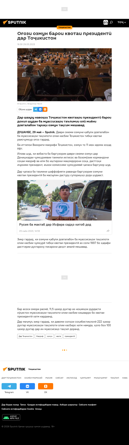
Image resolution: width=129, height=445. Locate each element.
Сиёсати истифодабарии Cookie (18, 408)
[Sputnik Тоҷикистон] (15, 25)
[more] (108, 231)
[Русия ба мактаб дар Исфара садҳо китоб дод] (64, 200)
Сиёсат (59, 377)
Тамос (23, 404)
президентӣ (70, 336)
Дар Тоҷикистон (25, 336)
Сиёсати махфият (87, 404)
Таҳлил (114, 377)
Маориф (39, 336)
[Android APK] (11, 417)
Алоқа (38, 408)
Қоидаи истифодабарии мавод (42, 404)
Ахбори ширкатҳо (69, 404)
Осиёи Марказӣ (33, 377)
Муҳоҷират (100, 377)
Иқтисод (72, 377)
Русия (48, 377)
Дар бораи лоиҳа (10, 404)
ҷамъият (85, 377)
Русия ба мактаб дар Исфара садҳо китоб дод (55, 224)
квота (58, 336)
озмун (49, 336)
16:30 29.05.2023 (26, 44)
